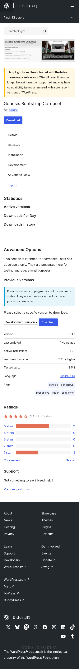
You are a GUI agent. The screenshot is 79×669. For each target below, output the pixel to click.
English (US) (67, 376)
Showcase (48, 513)
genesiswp (67, 384)
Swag (47, 567)
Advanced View (19, 175)
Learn (8, 546)
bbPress (11, 593)
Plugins (46, 527)
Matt (9, 586)
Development (17, 165)
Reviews (14, 145)
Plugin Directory (14, 17)
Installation (15, 155)
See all (70, 460)
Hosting (9, 527)
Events (46, 553)
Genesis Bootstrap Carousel (32, 103)
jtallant (13, 110)
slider (55, 392)
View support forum (17, 489)
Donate (48, 560)
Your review (12, 460)
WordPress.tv (15, 567)
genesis (53, 384)
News (8, 520)
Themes (47, 520)
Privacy (9, 534)
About (8, 513)
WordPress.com (17, 580)
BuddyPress (14, 600)
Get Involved (50, 546)
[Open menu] (73, 6)
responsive (42, 392)
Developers (12, 560)
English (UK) (21, 617)
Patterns (47, 534)
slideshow (68, 392)
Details (12, 135)
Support (13, 185)
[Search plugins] (44, 31)
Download (13, 120)
